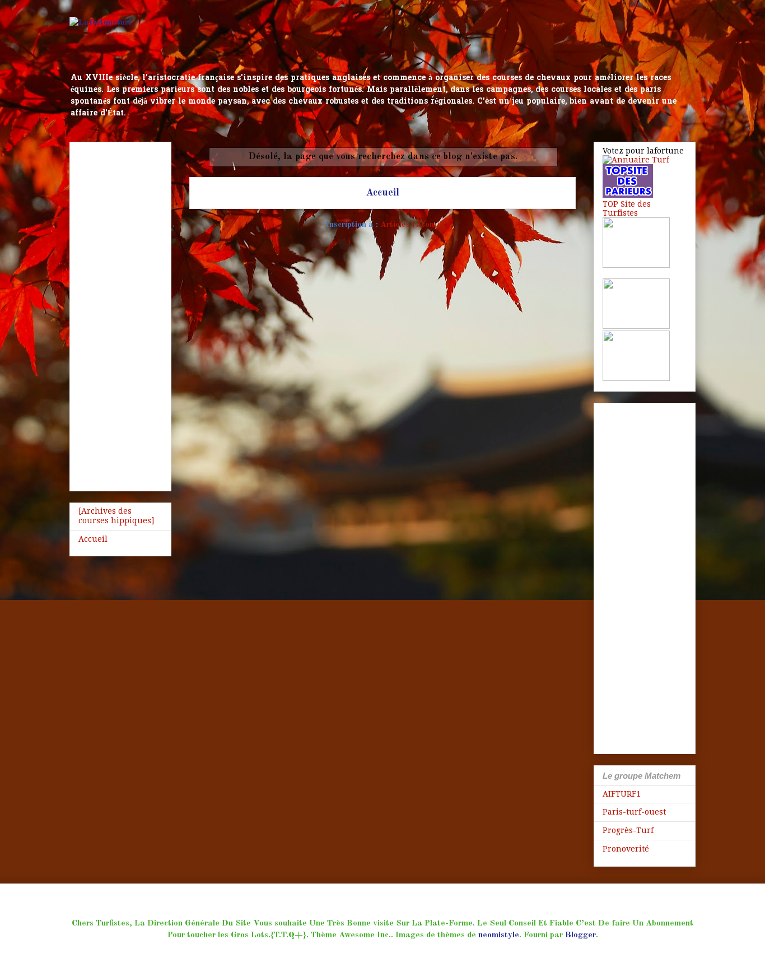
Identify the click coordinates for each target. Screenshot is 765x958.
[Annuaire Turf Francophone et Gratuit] (636, 159)
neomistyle (498, 935)
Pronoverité (626, 848)
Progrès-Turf (628, 830)
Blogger (580, 935)
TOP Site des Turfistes (627, 208)
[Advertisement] (120, 314)
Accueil (382, 193)
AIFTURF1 (622, 793)
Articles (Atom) (410, 225)
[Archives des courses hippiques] (116, 515)
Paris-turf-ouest (634, 811)
